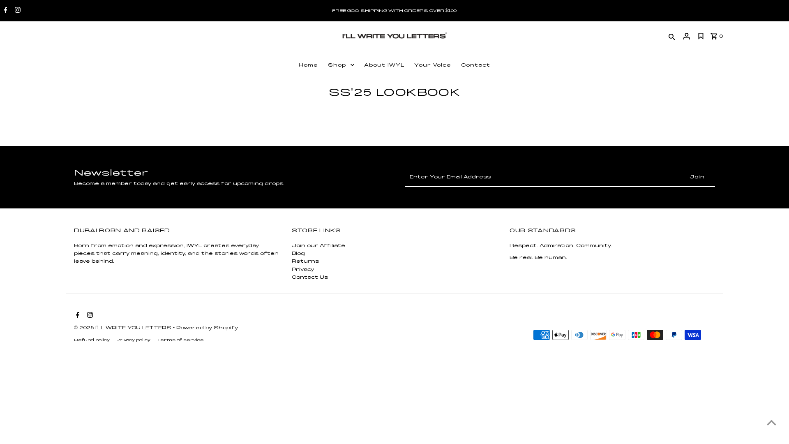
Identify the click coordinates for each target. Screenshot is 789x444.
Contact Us (310, 277)
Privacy (303, 269)
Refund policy (92, 340)
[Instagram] (17, 10)
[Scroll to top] (771, 422)
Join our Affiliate (318, 245)
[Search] (672, 36)
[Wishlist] (701, 36)
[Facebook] (4, 10)
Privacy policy (133, 340)
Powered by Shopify (207, 328)
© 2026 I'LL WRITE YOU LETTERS (123, 328)
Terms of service (180, 340)
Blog (298, 253)
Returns (305, 261)
